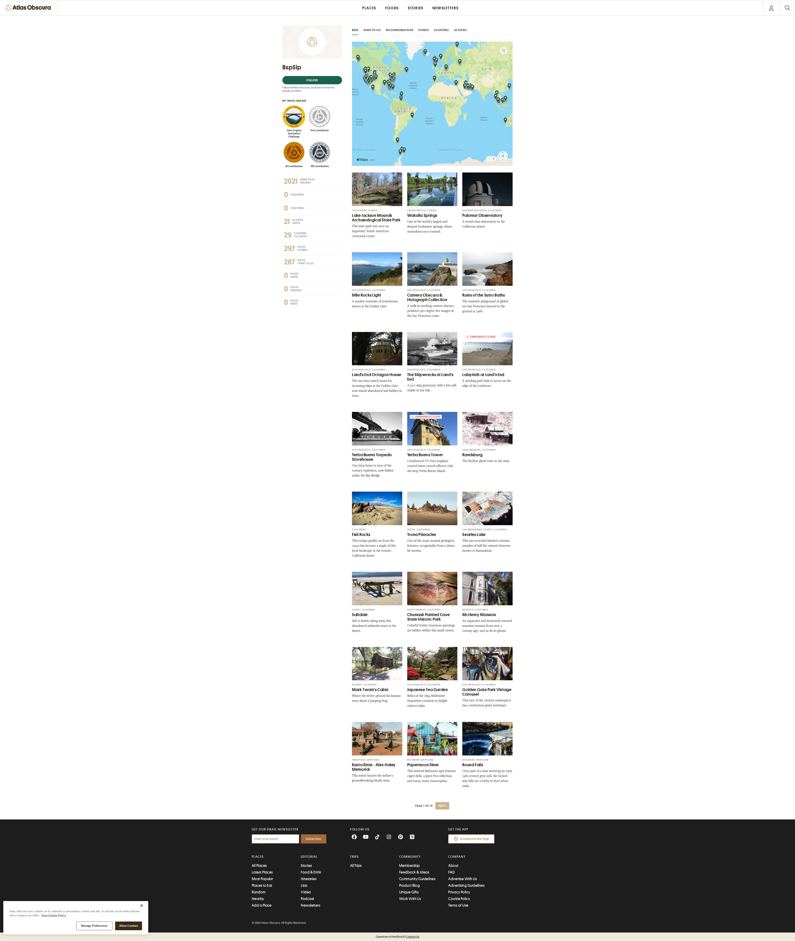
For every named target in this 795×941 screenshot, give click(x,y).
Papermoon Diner (423, 765)
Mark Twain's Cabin (370, 690)
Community (410, 856)
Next (442, 805)
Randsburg (472, 455)
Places (258, 856)
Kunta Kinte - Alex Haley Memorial (374, 767)
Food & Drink (311, 872)
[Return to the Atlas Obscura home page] (29, 8)
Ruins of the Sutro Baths (483, 295)
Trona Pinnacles (421, 534)
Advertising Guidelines (466, 885)
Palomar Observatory (482, 215)
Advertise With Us (462, 879)
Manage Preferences (94, 925)
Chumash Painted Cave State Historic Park (428, 617)
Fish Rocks (361, 534)
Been (355, 30)
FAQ (451, 872)
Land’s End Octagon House (376, 375)
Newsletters (310, 905)
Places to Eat (262, 885)
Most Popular (262, 879)
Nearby (258, 898)
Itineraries (309, 879)
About (453, 865)
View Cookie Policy (53, 915)
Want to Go (372, 30)
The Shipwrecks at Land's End (430, 377)
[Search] (787, 8)
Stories (423, 30)
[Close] (141, 905)
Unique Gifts (409, 892)
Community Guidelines (417, 879)
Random (259, 892)
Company (456, 856)
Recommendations (399, 30)
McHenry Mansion (479, 615)
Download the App (474, 839)
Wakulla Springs (422, 215)
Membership (409, 865)
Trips (354, 856)
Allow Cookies (128, 925)
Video (306, 892)
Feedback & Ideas (414, 872)
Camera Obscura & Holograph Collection (427, 297)
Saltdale (360, 615)
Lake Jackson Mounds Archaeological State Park (376, 217)
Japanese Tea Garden (427, 690)
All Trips (356, 865)
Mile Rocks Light (366, 295)
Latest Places (262, 872)
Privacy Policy (459, 892)
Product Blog (409, 885)
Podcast (307, 898)
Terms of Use (458, 905)
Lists (304, 885)
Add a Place (262, 905)
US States (460, 30)
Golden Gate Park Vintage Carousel (486, 692)
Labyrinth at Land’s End (483, 375)
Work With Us (410, 898)
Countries (441, 30)
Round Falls (472, 765)
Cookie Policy (459, 898)
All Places (259, 865)
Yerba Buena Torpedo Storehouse (372, 457)
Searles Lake (474, 534)
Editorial (309, 856)
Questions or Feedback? (397, 936)
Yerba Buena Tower (425, 455)
